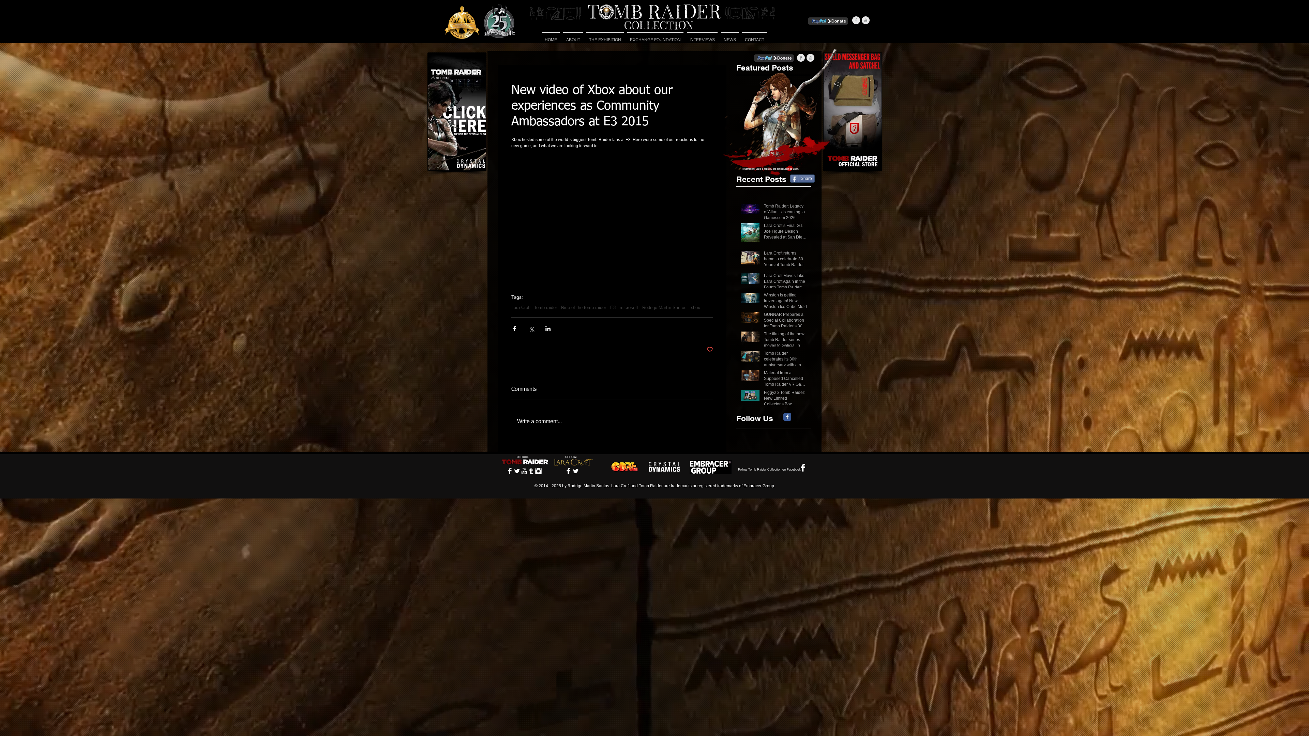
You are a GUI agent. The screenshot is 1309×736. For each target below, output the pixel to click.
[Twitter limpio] (517, 471)
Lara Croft (521, 307)
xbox (695, 307)
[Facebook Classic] (787, 417)
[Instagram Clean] (538, 471)
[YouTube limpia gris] (866, 20)
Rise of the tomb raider (583, 307)
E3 (613, 307)
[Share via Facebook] (514, 328)
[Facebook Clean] (510, 471)
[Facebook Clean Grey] (856, 20)
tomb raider (546, 307)
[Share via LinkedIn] (548, 328)
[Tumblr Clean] (531, 471)
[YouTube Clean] (524, 471)
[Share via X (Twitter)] (531, 328)
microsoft (629, 307)
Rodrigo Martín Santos (664, 307)
